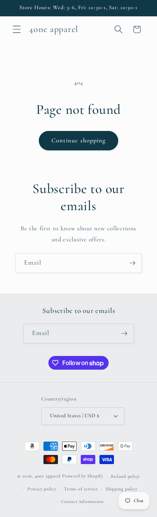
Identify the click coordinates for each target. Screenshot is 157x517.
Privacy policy (41, 488)
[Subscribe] (132, 263)
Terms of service (81, 488)
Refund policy (125, 476)
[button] (17, 29)
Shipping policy (122, 488)
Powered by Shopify (82, 476)
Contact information (82, 501)
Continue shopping (78, 140)
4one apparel (48, 476)
